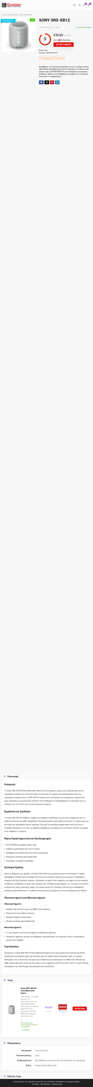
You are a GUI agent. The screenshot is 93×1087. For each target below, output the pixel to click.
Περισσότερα (57, 1084)
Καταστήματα (63, 44)
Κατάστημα (13, 15)
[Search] (74, 5)
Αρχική (4, 15)
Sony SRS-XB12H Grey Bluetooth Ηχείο (28, 990)
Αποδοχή (35, 1084)
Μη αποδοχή (45, 1084)
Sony (45, 50)
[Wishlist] (84, 5)
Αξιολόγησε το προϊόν (46, 27)
